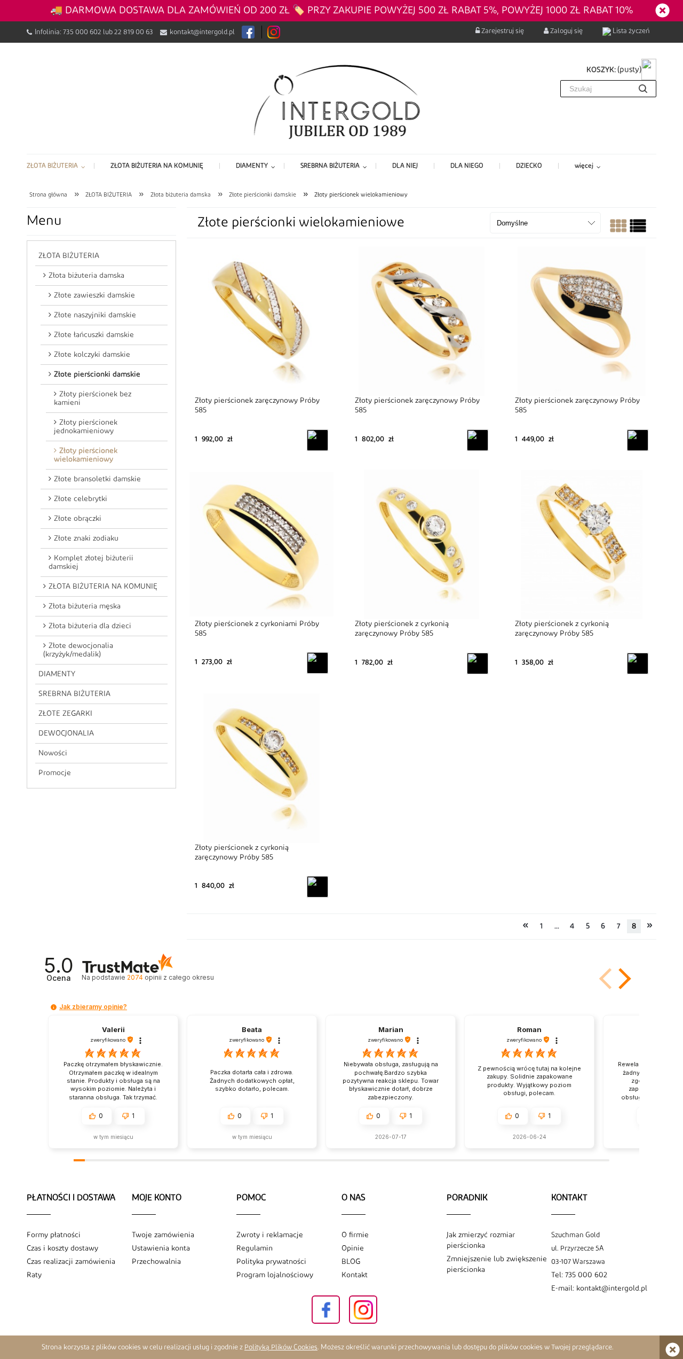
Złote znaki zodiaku (86, 538)
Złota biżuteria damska (86, 275)
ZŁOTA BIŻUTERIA (68, 256)
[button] (623, 978)
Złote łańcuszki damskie (94, 335)
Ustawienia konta (161, 1248)
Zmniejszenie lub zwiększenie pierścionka (497, 1264)
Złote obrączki (77, 518)
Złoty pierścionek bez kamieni (92, 398)
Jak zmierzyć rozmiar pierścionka (481, 1240)
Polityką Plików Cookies (280, 1347)
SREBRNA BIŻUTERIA (74, 694)
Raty (34, 1275)
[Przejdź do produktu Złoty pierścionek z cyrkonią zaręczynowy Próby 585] (422, 545)
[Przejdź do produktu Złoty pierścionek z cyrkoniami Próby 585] (261, 544)
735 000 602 (82, 32)
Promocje (54, 773)
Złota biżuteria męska (85, 606)
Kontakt (355, 1275)
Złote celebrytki (80, 499)
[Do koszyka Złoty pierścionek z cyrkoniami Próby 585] (317, 663)
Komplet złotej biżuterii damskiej (91, 562)
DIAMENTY (56, 674)
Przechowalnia (156, 1262)
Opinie (353, 1248)
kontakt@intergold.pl (202, 32)
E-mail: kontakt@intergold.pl (599, 1288)
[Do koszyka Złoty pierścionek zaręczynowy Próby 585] (317, 440)
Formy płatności (54, 1235)
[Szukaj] (643, 88)
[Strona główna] (341, 101)
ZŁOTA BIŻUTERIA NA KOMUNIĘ (103, 586)
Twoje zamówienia (163, 1235)
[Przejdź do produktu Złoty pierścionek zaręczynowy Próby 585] (261, 321)
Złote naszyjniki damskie (95, 315)
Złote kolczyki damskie (92, 354)
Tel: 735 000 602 (579, 1275)
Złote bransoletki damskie (97, 479)
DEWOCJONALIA (66, 733)
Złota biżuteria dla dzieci (90, 626)
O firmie (355, 1235)
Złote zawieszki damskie (94, 295)
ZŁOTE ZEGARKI (65, 713)
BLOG (351, 1262)
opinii (170, 977)
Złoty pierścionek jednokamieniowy (85, 427)
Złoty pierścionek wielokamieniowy (85, 455)
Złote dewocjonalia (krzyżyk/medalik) (78, 650)
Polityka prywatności (271, 1262)
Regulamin (254, 1248)
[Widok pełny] (638, 228)
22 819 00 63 (133, 32)
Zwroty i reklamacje (269, 1235)
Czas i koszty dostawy (62, 1248)
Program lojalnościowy (274, 1275)
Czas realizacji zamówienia (71, 1262)
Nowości (52, 753)
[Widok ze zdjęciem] (618, 228)
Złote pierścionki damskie (97, 374)
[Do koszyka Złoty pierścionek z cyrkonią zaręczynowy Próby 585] (477, 663)
